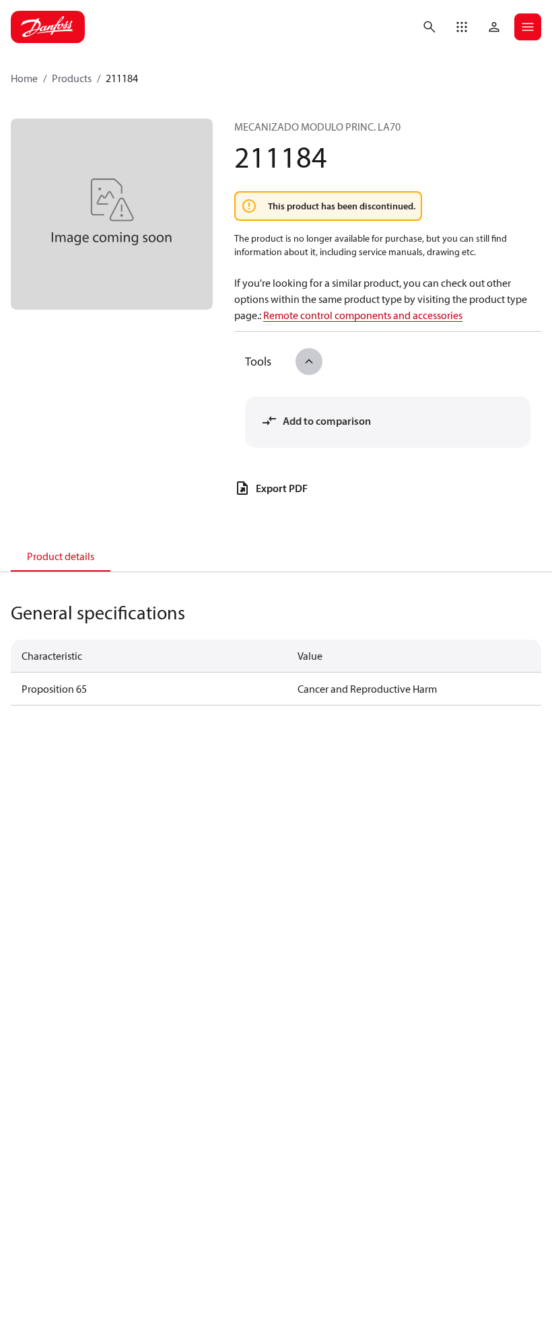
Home (24, 78)
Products (72, 78)
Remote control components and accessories (362, 315)
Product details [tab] (60, 556)
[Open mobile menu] (527, 26)
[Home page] (48, 27)
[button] (462, 27)
